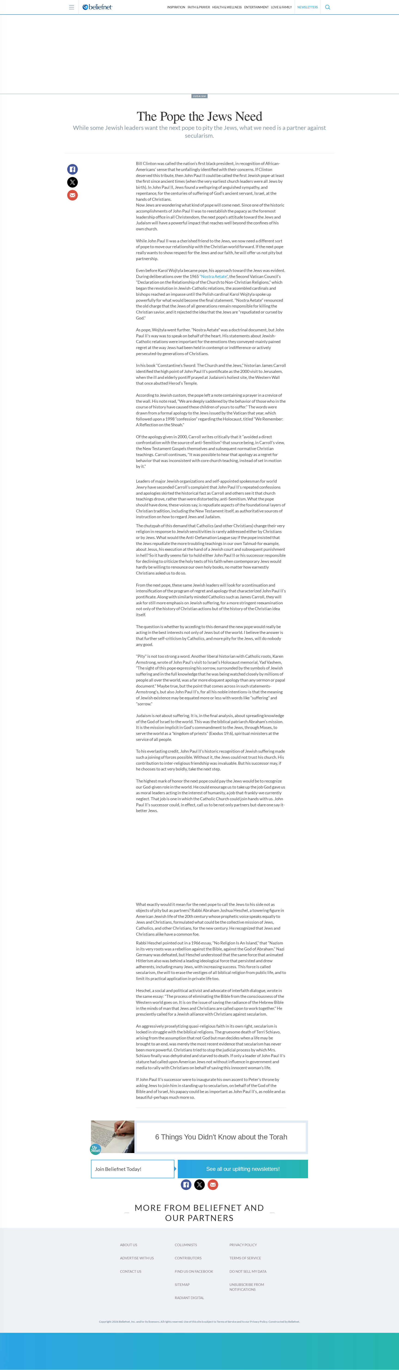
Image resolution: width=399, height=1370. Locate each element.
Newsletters (307, 7)
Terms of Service (245, 1258)
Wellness (227, 7)
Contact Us (130, 1271)
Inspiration (176, 7)
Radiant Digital (189, 1298)
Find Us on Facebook (194, 1271)
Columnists (186, 1245)
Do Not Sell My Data (248, 1271)
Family (281, 7)
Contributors (188, 1258)
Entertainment (256, 7)
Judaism (199, 96)
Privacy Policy (243, 1245)
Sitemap (182, 1284)
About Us (128, 1245)
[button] (327, 7)
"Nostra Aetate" (214, 276)
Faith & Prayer (199, 7)
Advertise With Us (137, 1258)
